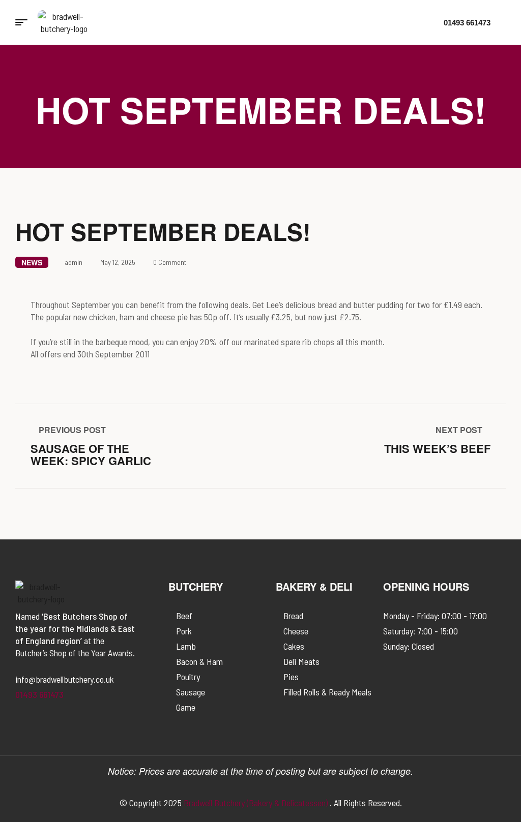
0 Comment (169, 262)
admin (73, 262)
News (31, 262)
